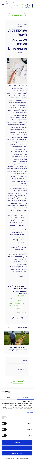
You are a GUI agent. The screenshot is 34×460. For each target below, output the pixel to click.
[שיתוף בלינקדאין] (17, 318)
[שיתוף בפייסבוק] (26, 318)
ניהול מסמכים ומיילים (22, 312)
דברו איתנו (11, 2)
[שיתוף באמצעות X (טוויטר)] (22, 318)
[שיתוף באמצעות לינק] (13, 318)
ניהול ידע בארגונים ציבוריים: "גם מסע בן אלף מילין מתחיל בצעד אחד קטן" (17, 349)
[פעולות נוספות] (8, 25)
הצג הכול (9, 327)
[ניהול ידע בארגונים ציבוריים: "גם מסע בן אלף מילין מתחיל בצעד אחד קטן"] (16, 338)
